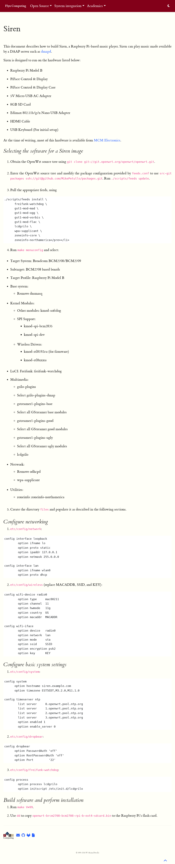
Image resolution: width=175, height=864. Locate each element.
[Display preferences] (168, 6)
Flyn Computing (15, 6)
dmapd (46, 51)
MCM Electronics (107, 140)
